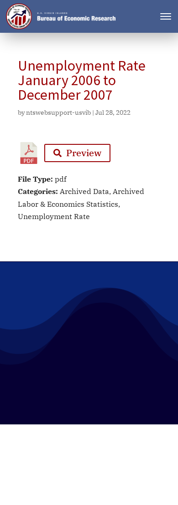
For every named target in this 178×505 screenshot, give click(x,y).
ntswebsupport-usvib (58, 112)
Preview (83, 153)
